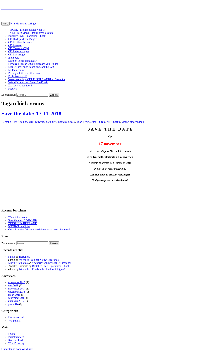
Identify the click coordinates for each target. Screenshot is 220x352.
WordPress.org (16, 343)
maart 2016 (14, 294)
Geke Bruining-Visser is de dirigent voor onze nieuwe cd (39, 229)
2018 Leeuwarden (37, 121)
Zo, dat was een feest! (20, 85)
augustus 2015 (16, 300)
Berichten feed (16, 336)
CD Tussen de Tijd (18, 48)
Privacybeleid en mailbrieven (24, 73)
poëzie (116, 121)
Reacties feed (15, 340)
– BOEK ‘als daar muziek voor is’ (26, 29)
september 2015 (16, 297)
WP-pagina (21, 121)
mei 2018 (13, 285)
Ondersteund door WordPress (17, 349)
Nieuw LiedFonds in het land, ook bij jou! (31, 66)
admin (140, 121)
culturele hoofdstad (58, 121)
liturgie (101, 121)
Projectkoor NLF (17, 76)
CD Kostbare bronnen (20, 42)
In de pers (13, 57)
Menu (5, 23)
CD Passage (14, 45)
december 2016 (16, 291)
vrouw (125, 121)
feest (72, 121)
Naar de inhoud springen (23, 23)
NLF (109, 121)
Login (11, 333)
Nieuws (12, 88)
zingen (133, 121)
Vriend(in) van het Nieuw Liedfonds (28, 82)
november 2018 (16, 282)
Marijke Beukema (18, 262)
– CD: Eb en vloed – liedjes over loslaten (30, 32)
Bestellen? (24, 256)
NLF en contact (16, 70)
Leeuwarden (89, 121)
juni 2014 (13, 304)
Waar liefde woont (18, 217)
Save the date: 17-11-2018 (31, 113)
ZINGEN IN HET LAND (22, 223)
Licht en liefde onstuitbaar (22, 60)
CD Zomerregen (17, 54)
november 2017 (16, 288)
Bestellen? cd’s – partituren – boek (27, 35)
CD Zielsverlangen (18, 51)
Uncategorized (16, 317)
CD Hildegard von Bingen (22, 39)
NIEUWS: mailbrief (19, 226)
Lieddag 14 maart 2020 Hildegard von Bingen (33, 63)
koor (79, 121)
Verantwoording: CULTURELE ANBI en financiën (36, 79)
